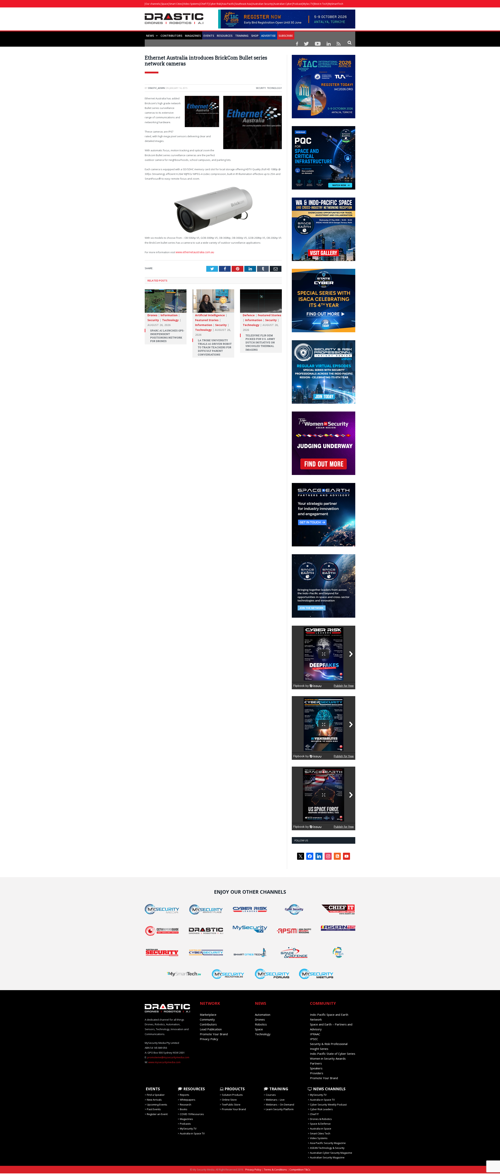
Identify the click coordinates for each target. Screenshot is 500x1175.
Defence (249, 314)
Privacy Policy (209, 1039)
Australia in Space (320, 1128)
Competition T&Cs (299, 1169)
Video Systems (191, 3)
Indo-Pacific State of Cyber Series (332, 1054)
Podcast (297, 3)
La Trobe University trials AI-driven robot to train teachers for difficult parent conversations (215, 346)
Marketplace (208, 1014)
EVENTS (152, 1088)
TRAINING (241, 35)
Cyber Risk (215, 3)
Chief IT (204, 3)
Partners (316, 1063)
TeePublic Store (231, 1104)
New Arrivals (154, 1099)
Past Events (154, 1109)
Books (183, 1109)
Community (207, 1019)
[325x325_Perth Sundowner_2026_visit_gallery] (323, 260)
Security (261, 87)
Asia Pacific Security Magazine (328, 1143)
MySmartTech (335, 3)
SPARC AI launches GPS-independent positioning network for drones (167, 335)
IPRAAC (315, 1034)
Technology (274, 87)
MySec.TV (308, 3)
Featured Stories (207, 319)
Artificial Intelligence (210, 314)
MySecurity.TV (188, 1128)
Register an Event (157, 1114)
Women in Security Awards (328, 1058)
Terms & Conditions (275, 1169)
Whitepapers (187, 1099)
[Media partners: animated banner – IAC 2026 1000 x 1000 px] (323, 117)
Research (185, 1104)
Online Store (229, 1099)
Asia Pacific (228, 3)
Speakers (316, 1068)
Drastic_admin (156, 87)
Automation (262, 1014)
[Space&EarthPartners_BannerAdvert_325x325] (323, 545)
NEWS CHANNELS (329, 1088)
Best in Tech (320, 3)
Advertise (268, 35)
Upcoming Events (157, 1104)
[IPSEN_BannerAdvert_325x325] (323, 616)
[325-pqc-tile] (323, 188)
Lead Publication (211, 1029)
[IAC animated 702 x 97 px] (286, 27)
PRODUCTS (234, 1088)
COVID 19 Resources (192, 1114)
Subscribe (286, 35)
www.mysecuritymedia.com (164, 1062)
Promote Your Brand (214, 1034)
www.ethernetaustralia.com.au (194, 251)
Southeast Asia (243, 3)
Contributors (171, 35)
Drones (152, 314)
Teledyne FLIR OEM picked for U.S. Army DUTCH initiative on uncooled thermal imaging (260, 341)
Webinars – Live (275, 1099)
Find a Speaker (156, 1095)
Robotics (261, 1024)
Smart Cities (175, 3)
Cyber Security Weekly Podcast (328, 1104)
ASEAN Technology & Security (327, 1148)
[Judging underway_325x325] (323, 474)
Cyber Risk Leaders (321, 1109)
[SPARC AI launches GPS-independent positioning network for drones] (166, 301)
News (150, 35)
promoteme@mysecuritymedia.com (168, 1057)
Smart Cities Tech (320, 1133)
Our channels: (153, 3)
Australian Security (262, 3)
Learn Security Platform (280, 1109)
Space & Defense (320, 1123)
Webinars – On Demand (280, 1104)
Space (165, 3)
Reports (184, 1095)
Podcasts (185, 1123)
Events (209, 35)
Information (169, 314)
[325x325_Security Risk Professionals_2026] (323, 402)
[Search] (349, 42)
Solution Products (232, 1095)
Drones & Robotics (321, 1119)
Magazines (193, 35)
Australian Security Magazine (327, 1157)
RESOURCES (224, 35)
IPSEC (314, 1039)
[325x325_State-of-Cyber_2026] (323, 331)
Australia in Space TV (192, 1133)
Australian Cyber (283, 3)
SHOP (254, 35)
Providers (316, 1073)
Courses (271, 1095)
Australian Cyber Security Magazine (331, 1152)
